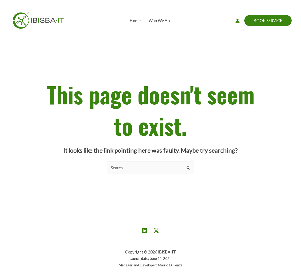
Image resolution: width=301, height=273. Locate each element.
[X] (156, 230)
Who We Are (160, 20)
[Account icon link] (237, 21)
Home (135, 20)
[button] (268, 20)
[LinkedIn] (144, 230)
